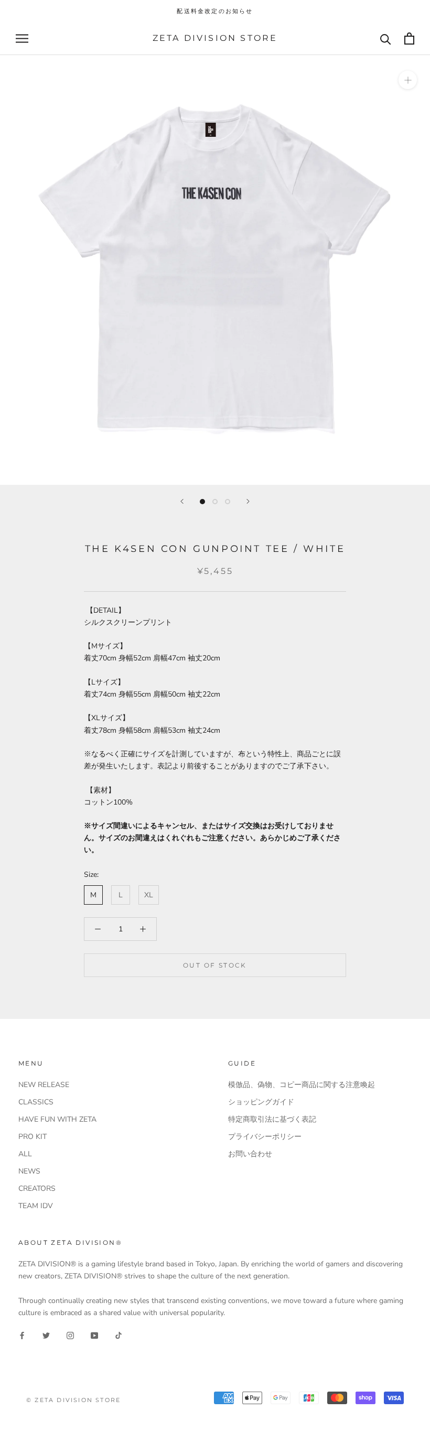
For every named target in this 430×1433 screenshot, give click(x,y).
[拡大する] (408, 80)
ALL (25, 1154)
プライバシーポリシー (265, 1137)
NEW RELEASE (43, 1085)
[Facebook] (22, 1335)
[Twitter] (46, 1335)
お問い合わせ (250, 1154)
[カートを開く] (409, 38)
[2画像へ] (215, 501)
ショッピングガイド (261, 1102)
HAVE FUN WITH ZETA (57, 1119)
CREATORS (37, 1188)
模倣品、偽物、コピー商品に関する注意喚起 (301, 1085)
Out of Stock (215, 965)
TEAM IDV (35, 1206)
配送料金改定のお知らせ (215, 11)
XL (148, 895)
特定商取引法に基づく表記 (272, 1119)
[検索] (385, 38)
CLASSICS (35, 1102)
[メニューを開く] (22, 38)
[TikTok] (118, 1335)
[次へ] (248, 501)
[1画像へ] (202, 501)
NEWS (29, 1171)
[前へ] (182, 501)
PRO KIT (32, 1137)
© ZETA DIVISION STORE (73, 1400)
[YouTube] (94, 1335)
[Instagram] (70, 1335)
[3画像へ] (227, 501)
